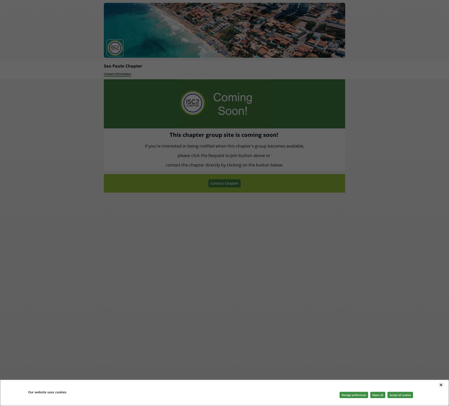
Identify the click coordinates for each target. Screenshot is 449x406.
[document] (224, 393)
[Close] (440, 384)
